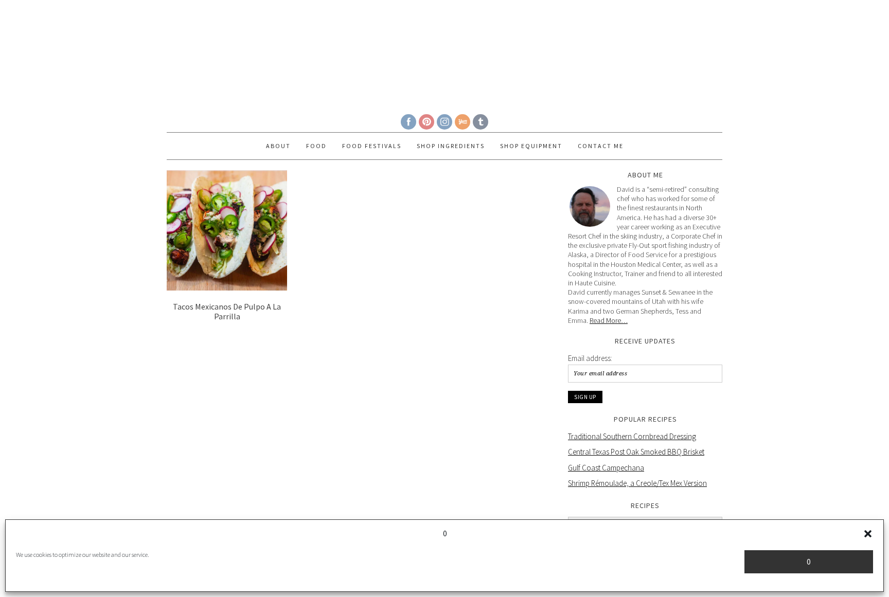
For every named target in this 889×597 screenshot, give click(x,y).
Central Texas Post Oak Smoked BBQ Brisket (636, 452)
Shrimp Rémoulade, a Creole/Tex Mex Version (637, 483)
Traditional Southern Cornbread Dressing (632, 436)
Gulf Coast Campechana (606, 468)
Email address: (590, 358)
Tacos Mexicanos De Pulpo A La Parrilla (227, 311)
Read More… (609, 320)
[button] (868, 534)
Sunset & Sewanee (444, 52)
